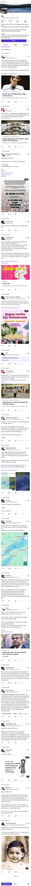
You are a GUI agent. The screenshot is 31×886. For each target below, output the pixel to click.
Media (15, 45)
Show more (5, 360)
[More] (29, 102)
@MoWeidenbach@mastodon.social (9, 18)
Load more (15, 876)
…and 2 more (25, 713)
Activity (5, 45)
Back (4, 2)
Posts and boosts (5, 49)
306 (2, 21)
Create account (6, 884)
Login (14, 884)
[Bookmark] (22, 102)
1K (9, 21)
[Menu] (28, 40)
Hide (26, 179)
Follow (14, 40)
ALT (27, 210)
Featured (25, 45)
